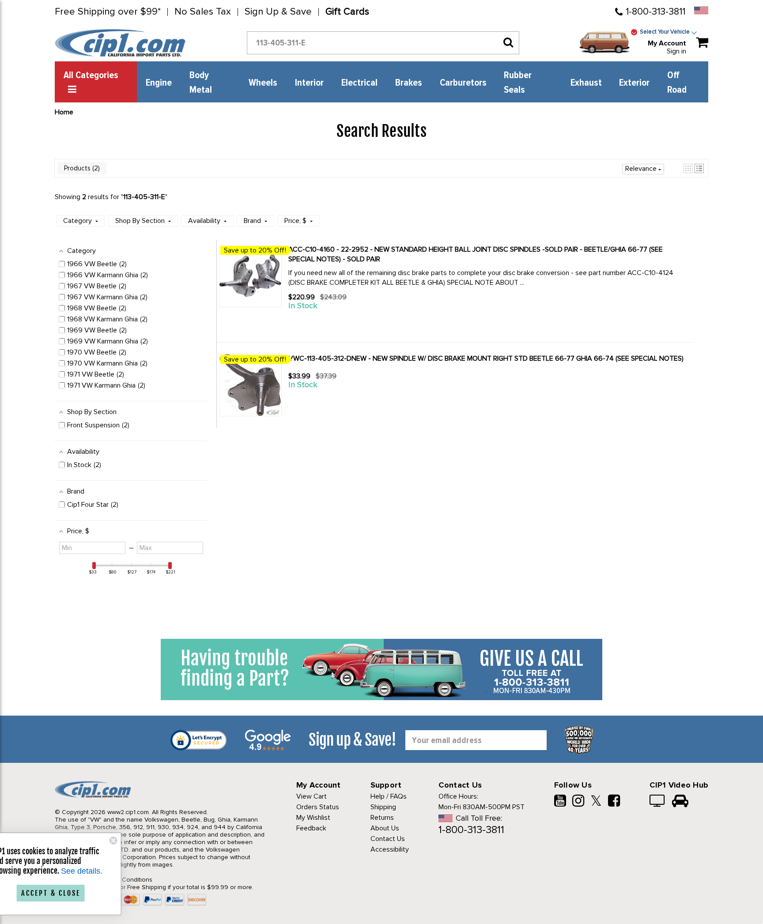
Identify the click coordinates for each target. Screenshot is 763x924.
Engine (159, 83)
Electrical (359, 83)
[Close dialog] (142, 840)
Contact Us (387, 838)
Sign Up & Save (278, 12)
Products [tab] (81, 168)
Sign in (676, 51)
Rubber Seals (518, 83)
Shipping (383, 807)
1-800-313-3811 (655, 12)
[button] (688, 168)
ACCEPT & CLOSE (79, 893)
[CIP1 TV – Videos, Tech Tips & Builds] (658, 801)
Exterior (634, 83)
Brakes (408, 83)
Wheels (263, 83)
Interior (309, 83)
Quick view (319, 322)
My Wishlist (313, 817)
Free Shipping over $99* (108, 12)
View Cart (311, 796)
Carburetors (463, 83)
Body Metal (200, 83)
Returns (382, 817)
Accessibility (389, 849)
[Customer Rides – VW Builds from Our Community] (680, 801)
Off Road (677, 83)
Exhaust (586, 83)
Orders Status (317, 807)
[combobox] (383, 42)
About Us (384, 828)
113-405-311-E (144, 196)
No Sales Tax (202, 12)
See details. (110, 871)
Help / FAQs (388, 796)
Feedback (311, 828)
